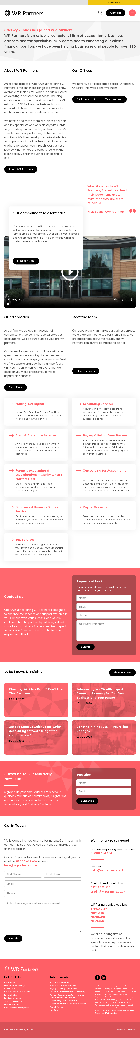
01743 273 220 (100, 887)
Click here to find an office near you (99, 99)
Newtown (97, 921)
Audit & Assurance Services (63, 985)
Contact (115, 12)
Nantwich (97, 912)
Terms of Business (13, 1001)
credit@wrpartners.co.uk (108, 891)
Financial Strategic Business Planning (68, 992)
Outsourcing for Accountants (63, 1000)
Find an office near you (15, 985)
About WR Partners (21, 169)
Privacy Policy (10, 995)
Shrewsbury (99, 908)
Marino (29, 1030)
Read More (15, 387)
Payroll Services (57, 1007)
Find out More (26, 261)
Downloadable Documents (17, 992)
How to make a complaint (16, 1007)
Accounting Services (59, 982)
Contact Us (9, 982)
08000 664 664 (27, 861)
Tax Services (56, 1010)
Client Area (114, 2)
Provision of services (14, 998)
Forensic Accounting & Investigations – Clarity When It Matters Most (68, 996)
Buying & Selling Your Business (64, 989)
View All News (122, 672)
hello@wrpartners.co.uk (107, 870)
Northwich (98, 917)
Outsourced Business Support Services (68, 1003)
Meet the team (86, 371)
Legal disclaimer (12, 1004)
